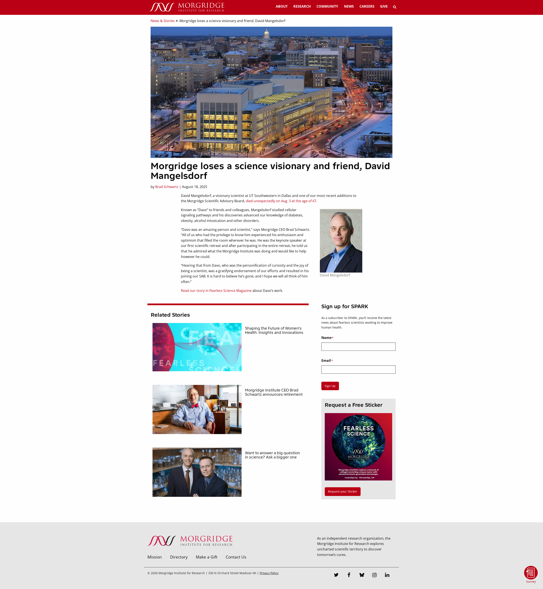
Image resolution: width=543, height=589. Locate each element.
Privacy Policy (269, 573)
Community (327, 6)
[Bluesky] (361, 575)
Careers (367, 6)
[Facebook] (349, 575)
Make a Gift (206, 557)
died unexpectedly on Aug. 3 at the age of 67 (281, 201)
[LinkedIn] (387, 575)
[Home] (186, 7)
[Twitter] (336, 575)
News (349, 6)
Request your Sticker (342, 491)
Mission (154, 557)
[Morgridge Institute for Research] (189, 551)
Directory (179, 557)
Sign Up (330, 386)
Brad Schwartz (166, 186)
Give (384, 6)
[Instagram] (374, 575)
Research (302, 6)
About (282, 6)
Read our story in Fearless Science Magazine (216, 290)
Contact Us (236, 557)
